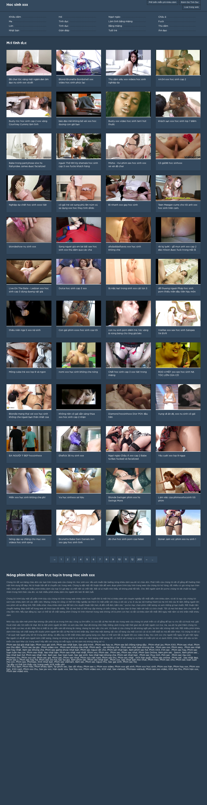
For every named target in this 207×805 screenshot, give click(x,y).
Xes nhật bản (51, 653)
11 (126, 560)
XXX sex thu (175, 669)
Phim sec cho (167, 660)
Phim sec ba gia (31, 647)
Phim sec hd (129, 662)
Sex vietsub (118, 669)
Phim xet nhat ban (127, 655)
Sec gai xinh (81, 655)
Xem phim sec (190, 653)
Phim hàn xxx (190, 669)
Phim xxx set (29, 658)
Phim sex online (161, 658)
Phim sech (95, 647)
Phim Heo (153, 660)
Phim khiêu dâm (43, 667)
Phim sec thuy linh (150, 655)
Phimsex (31, 662)
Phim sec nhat (185, 645)
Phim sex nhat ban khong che (138, 647)
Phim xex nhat (71, 658)
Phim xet (177, 658)
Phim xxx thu (30, 669)
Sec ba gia (64, 660)
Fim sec (165, 650)
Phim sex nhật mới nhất (73, 653)
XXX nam (17, 669)
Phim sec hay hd (29, 660)
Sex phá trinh (86, 645)
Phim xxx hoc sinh (146, 667)
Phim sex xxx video (156, 669)
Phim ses (104, 653)
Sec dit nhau (75, 667)
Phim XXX (170, 645)
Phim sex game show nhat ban (62, 650)
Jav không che (111, 647)
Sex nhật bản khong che (102, 655)
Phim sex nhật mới (36, 655)
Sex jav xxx (45, 669)
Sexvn (177, 653)
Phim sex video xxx (17, 671)
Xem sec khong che (33, 650)
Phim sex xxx (163, 647)
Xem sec (52, 655)
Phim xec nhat (129, 653)
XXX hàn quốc (143, 658)
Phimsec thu (13, 658)
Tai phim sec (60, 667)
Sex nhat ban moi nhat (134, 660)
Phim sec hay (179, 650)
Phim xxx (92, 653)
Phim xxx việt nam (90, 658)
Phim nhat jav (155, 645)
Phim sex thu (109, 658)
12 (132, 560)
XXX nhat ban (45, 662)
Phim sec (115, 653)
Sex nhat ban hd (15, 655)
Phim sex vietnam (64, 662)
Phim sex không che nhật (74, 647)
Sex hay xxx (75, 669)
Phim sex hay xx (104, 645)
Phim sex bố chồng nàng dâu (130, 645)
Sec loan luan (65, 655)
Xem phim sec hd (138, 650)
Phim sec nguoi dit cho (93, 650)
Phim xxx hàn (164, 667)
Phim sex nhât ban (67, 645)
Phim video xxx (50, 647)
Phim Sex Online (148, 653)
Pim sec (166, 655)
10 (119, 560)
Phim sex (21, 662)
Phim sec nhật (126, 658)
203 (139, 560)
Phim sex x (12, 660)
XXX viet (106, 669)
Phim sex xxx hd (48, 660)
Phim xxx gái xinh (45, 645)
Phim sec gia (44, 658)
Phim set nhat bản (117, 650)
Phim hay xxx (180, 667)
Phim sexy (177, 647)
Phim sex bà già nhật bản (20, 645)
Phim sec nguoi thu (96, 662)
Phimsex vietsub (135, 669)
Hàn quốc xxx (60, 669)
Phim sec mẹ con (181, 655)
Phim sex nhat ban (98, 660)
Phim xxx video (105, 667)
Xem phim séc (78, 660)
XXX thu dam (13, 667)
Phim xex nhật (35, 653)
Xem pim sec (165, 653)
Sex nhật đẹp (190, 658)
